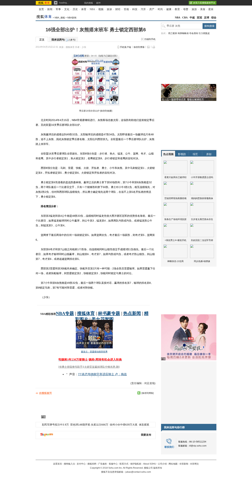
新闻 (49, 9)
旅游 (194, 9)
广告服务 (102, 464)
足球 (206, 17)
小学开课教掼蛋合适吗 (202, 177)
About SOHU (149, 464)
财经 (117, 9)
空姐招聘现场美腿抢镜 (175, 198)
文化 (66, 9)
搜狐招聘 (91, 464)
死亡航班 (172, 33)
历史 (75, 9)
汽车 (143, 9)
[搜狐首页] (44, 3)
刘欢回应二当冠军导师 (202, 240)
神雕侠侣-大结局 (175, 261)
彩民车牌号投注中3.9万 (55, 424)
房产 (151, 9)
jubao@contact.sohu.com (138, 472)
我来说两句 (63, 39)
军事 (58, 9)
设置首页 (57, 464)
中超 (192, 17)
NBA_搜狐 (60, 17)
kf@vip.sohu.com (197, 445)
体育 (83, 9)
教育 (177, 9)
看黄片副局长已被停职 (175, 177)
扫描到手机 (150, 39)
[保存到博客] (147, 393)
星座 (210, 9)
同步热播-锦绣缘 (202, 261)
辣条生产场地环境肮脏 (175, 219)
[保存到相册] (106, 111)
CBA (185, 17)
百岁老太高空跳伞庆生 (202, 219)
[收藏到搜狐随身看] (138, 392)
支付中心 (81, 464)
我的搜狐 (88, 3)
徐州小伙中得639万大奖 (123, 424)
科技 (134, 9)
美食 (202, 9)
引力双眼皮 (204, 33)
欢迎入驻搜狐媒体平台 (204, 2)
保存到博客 (139, 47)
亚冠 (199, 17)
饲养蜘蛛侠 (183, 33)
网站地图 (173, 464)
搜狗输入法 (69, 464)
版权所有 (157, 468)
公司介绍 (162, 464)
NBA (92, 9)
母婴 (185, 9)
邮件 (98, 3)
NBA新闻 (71, 17)
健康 (168, 9)
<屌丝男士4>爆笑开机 (175, 240)
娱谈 (109, 9)
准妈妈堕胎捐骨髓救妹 (202, 198)
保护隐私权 (135, 464)
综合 (213, 17)
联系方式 (124, 464)
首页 (41, 9)
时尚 (160, 9)
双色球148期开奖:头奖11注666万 (89, 424)
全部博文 (194, 464)
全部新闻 (183, 464)
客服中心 (113, 464)
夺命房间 (193, 33)
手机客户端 (125, 47)
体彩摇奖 (144, 424)
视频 (100, 9)
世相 (126, 9)
